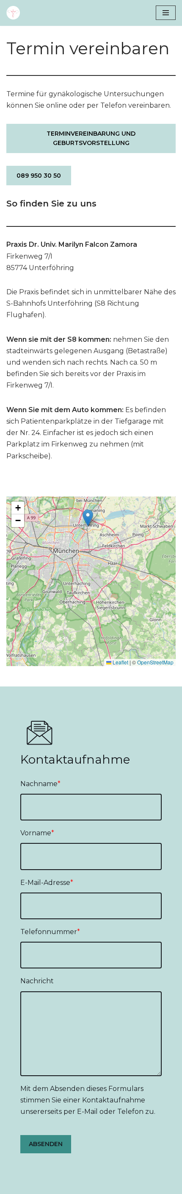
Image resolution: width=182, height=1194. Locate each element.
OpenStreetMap (155, 662)
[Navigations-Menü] (166, 13)
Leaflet (119, 662)
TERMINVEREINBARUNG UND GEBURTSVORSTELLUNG (91, 138)
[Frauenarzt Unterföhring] (15, 13)
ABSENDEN (46, 1144)
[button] (88, 518)
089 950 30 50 (39, 175)
